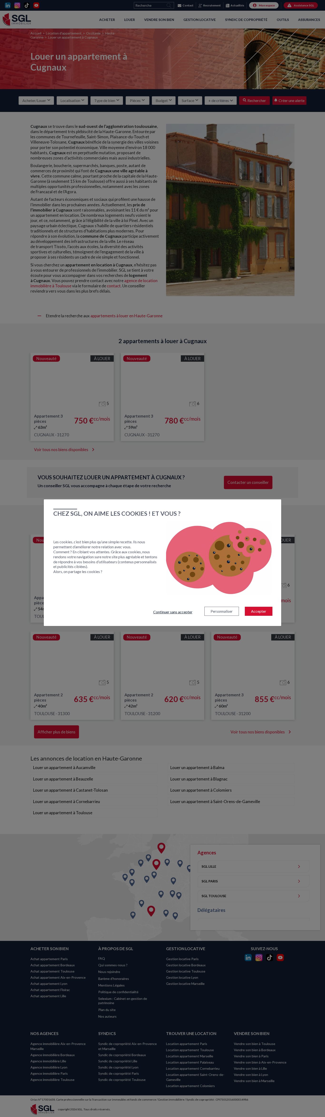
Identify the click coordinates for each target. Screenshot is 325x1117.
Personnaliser (222, 611)
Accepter (258, 611)
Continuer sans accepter (172, 612)
